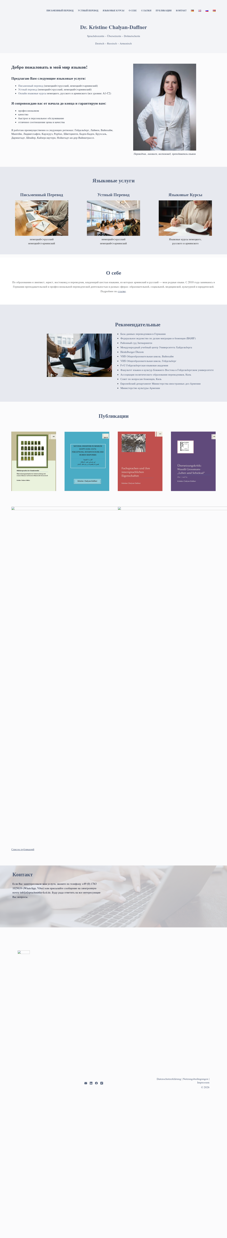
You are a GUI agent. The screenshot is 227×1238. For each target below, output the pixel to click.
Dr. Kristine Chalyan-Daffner (113, 27)
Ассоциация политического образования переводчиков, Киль (155, 374)
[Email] (85, 1083)
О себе (133, 10)
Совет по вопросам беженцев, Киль (141, 379)
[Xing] (101, 1083)
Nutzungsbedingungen (195, 1079)
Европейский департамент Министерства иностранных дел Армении (160, 383)
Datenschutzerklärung (169, 1079)
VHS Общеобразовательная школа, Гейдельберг (148, 361)
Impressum (203, 1082)
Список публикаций (22, 849)
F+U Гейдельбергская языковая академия (144, 365)
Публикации (163, 10)
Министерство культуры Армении (140, 388)
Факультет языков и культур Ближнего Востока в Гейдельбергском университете (167, 370)
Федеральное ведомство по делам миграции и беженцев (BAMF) (158, 338)
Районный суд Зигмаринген (136, 343)
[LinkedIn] (91, 1083)
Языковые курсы (113, 10)
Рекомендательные (137, 324)
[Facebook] (96, 1083)
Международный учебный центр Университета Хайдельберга (156, 347)
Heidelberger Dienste (132, 352)
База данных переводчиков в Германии (143, 334)
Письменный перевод (59, 10)
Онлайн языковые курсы (32, 93)
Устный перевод (88, 10)
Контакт (181, 10)
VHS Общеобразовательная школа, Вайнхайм (147, 356)
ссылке (122, 291)
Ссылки (146, 10)
